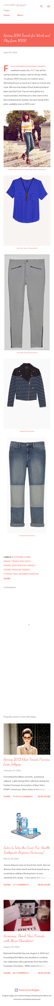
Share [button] (7, 578)
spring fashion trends (17, 569)
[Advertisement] (27, 687)
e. (27, 248)
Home (7, 15)
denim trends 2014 (14, 561)
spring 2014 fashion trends (19, 565)
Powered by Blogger (28, 990)
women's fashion (29, 574)
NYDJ (33, 70)
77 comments (21, 884)
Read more (44, 796)
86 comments (21, 973)
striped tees (11, 574)
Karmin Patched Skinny (27, 535)
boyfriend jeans (21, 557)
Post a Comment (23, 796)
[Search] (41, 5)
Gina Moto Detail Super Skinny (27, 352)
